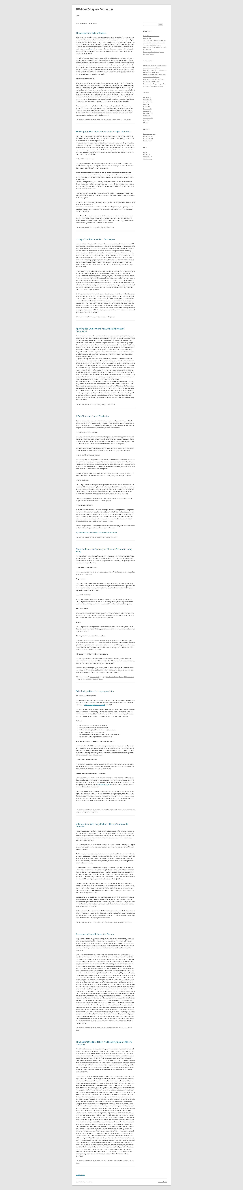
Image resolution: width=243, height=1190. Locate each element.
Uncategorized (94, 120)
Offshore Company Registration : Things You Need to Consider (102, 825)
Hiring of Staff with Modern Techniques (95, 239)
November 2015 (147, 102)
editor (113, 317)
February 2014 (147, 109)
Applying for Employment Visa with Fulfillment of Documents (100, 330)
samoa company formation (113, 1027)
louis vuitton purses (149, 65)
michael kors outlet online (150, 74)
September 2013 (148, 118)
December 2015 (147, 100)
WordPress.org (147, 159)
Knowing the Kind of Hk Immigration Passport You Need (103, 131)
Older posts (80, 1175)
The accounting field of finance (91, 32)
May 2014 (146, 104)
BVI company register (104, 784)
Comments (147, 157)
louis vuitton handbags (150, 84)
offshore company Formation (114, 1161)
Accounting (109, 120)
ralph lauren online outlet (150, 79)
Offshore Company (111, 922)
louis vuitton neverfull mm (150, 70)
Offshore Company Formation (94, 9)
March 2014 (146, 106)
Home (77, 16)
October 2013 (147, 116)
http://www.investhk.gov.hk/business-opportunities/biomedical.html (96, 532)
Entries (146, 154)
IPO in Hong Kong (148, 136)
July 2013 (145, 122)
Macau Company (148, 138)
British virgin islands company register (95, 691)
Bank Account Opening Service (114, 677)
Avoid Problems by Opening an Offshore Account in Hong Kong (104, 550)
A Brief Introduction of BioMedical (92, 416)
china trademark (162, 1182)
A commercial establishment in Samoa (95, 934)
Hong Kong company (149, 134)
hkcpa (129, 120)
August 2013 (146, 120)
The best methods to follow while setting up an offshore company (104, 1043)
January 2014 (147, 111)
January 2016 (147, 97)
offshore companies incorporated (94, 705)
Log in (145, 152)
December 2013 (147, 113)
